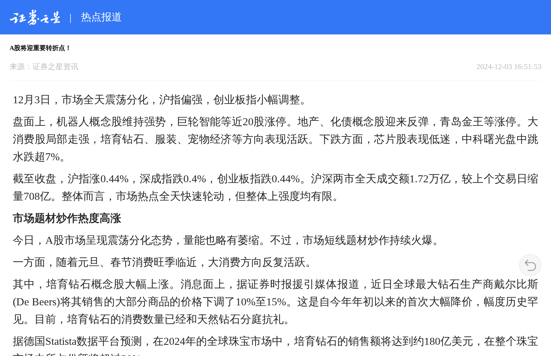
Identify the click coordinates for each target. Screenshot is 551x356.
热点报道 (101, 17)
